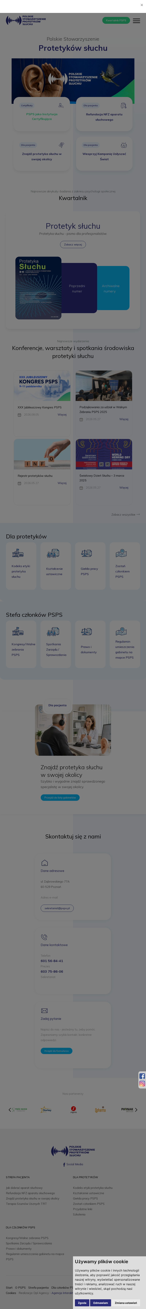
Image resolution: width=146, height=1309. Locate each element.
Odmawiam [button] (100, 1302)
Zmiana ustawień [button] (126, 1302)
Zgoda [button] (82, 1302)
